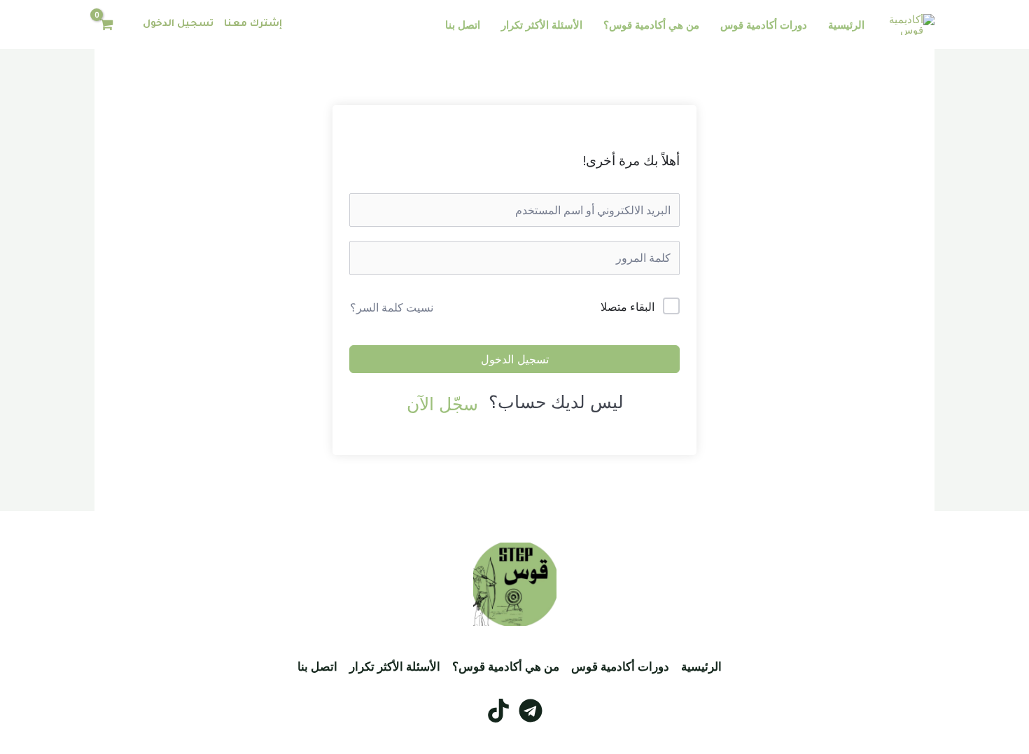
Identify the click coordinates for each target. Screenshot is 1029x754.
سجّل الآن (442, 403)
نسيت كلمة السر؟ (391, 307)
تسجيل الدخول (178, 24)
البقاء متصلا (627, 306)
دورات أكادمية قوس (763, 25)
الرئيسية (846, 25)
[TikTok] (498, 710)
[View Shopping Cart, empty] (106, 24)
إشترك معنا (253, 24)
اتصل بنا (462, 25)
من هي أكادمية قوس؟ (651, 25)
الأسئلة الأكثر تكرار (541, 25)
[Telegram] (530, 710)
